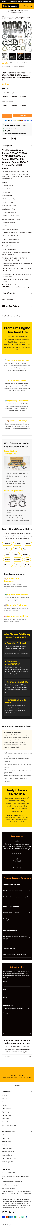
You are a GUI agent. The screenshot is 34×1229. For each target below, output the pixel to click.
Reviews (4, 1095)
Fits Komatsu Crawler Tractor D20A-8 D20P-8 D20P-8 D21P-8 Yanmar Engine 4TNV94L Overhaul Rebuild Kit (16, 18)
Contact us (5, 1145)
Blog (3, 1102)
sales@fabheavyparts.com (14, 1185)
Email (4, 989)
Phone (5, 997)
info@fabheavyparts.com (14, 1181)
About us (4, 1098)
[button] (6, 84)
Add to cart (23, 115)
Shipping (4, 1105)
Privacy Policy (6, 1118)
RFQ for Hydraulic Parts (9, 1158)
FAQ (3, 1135)
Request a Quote (7, 1155)
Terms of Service (7, 1122)
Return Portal (6, 1138)
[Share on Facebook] (11, 138)
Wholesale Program (8, 1151)
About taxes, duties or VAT (10, 1125)
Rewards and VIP (7, 1148)
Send (17, 1032)
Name (5, 981)
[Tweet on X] (8, 138)
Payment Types (6, 1112)
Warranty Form (6, 1141)
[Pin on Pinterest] (15, 138)
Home (3, 16)
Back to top (17, 1085)
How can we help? (8, 1005)
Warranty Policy (6, 1115)
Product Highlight (7, 1162)
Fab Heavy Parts (6, 66)
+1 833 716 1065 (10, 1173)
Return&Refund (6, 1108)
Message (5, 1013)
